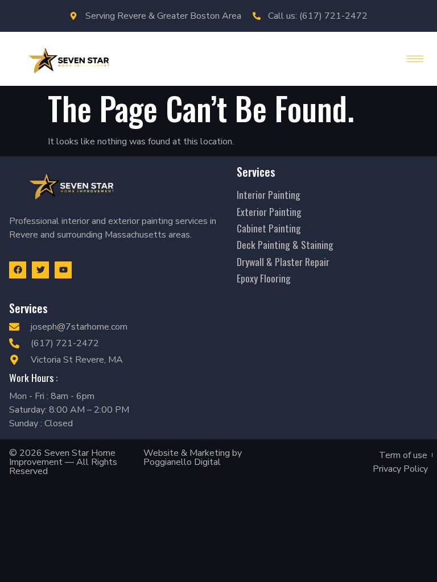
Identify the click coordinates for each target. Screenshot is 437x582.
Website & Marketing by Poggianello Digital (192, 457)
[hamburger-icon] (415, 58)
